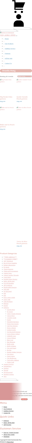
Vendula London (9, 375)
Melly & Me (10, 344)
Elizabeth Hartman (13, 322)
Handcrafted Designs (10, 288)
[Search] (17, 380)
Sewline (6, 368)
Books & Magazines (9, 265)
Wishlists (6, 437)
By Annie (6, 267)
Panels (6, 306)
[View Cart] (18, 13)
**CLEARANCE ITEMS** (11, 259)
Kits (5, 294)
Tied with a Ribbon (13, 360)
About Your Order (9, 435)
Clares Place (11, 316)
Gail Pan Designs (12, 326)
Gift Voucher (7, 425)
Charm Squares (8, 269)
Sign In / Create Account (11, 433)
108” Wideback (8, 261)
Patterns (7, 54)
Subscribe (24, 399)
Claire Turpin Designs (14, 314)
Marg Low (10, 340)
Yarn (5, 377)
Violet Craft (10, 362)
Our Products (9, 44)
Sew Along (10, 354)
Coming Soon (8, 273)
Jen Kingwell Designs (13, 332)
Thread (6, 371)
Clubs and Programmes (11, 271)
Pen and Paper (11, 348)
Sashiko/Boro (8, 366)
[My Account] (18, 27)
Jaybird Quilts (11, 330)
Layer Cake (7, 300)
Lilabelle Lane (11, 336)
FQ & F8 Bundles (9, 283)
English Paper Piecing (10, 279)
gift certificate (8, 285)
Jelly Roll (6, 290)
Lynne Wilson (11, 338)
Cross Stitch (7, 277)
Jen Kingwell (8, 292)
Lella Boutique (8, 302)
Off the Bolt (8, 59)
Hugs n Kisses (11, 328)
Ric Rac (9, 350)
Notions (6, 304)
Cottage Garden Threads (11, 275)
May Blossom (11, 342)
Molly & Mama (11, 346)
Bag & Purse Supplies (10, 263)
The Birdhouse (11, 358)
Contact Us (8, 63)
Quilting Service (10, 49)
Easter (9, 320)
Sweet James (11, 356)
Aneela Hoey (11, 310)
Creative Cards (11, 318)
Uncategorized (8, 373)
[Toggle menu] (16, 35)
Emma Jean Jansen (13, 324)
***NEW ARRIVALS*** (10, 257)
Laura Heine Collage (13, 334)
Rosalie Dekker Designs (14, 352)
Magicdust (10, 442)
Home (7, 39)
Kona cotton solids (9, 298)
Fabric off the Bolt (9, 281)
